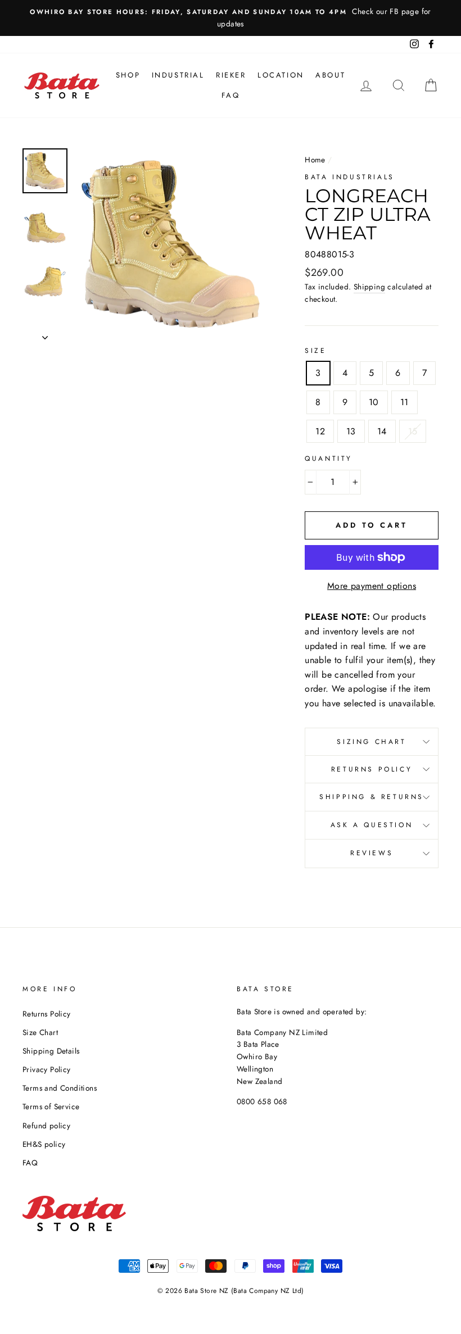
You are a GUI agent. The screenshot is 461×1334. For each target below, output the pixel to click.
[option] (230, 18)
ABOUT (330, 75)
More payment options (371, 585)
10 (374, 402)
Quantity (328, 458)
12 (320, 431)
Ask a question (372, 825)
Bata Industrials (350, 177)
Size (315, 351)
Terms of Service (50, 1106)
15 (413, 431)
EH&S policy (43, 1144)
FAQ (231, 95)
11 (404, 402)
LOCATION (280, 75)
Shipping (369, 286)
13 (351, 431)
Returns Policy (371, 769)
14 (382, 431)
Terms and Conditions (59, 1087)
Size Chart (40, 1032)
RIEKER (231, 75)
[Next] (44, 334)
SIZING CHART (371, 742)
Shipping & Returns (371, 797)
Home (315, 159)
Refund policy (46, 1125)
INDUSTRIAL (178, 75)
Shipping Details (50, 1050)
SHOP (128, 75)
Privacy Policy (46, 1069)
